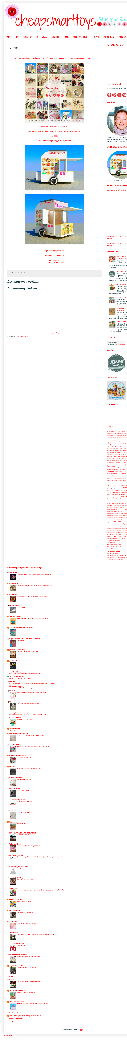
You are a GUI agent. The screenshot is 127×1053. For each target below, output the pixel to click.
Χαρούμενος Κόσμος (16, 966)
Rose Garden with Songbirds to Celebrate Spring (31, 692)
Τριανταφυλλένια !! (23, 834)
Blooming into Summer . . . (25, 901)
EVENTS (66, 37)
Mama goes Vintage (16, 686)
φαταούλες (110, 458)
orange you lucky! (15, 899)
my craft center (14, 910)
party (119, 526)
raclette (123, 528)
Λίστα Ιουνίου (21, 607)
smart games (110, 532)
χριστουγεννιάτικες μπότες (115, 465)
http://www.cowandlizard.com (115, 511)
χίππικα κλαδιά (121, 462)
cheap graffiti (110, 476)
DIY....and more (42, 37)
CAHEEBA (54, 136)
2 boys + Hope (14, 744)
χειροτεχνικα (110, 462)
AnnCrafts (13, 921)
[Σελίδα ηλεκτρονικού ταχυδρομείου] (12, 272)
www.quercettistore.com (113, 553)
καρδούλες (110, 442)
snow (115, 532)
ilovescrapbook (14, 822)
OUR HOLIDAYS (108, 37)
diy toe (125, 492)
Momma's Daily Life (16, 855)
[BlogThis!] (18, 272)
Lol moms (12, 681)
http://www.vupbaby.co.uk (114, 517)
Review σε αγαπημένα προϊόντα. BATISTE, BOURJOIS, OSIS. (28, 714)
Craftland (12, 811)
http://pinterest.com (112, 509)
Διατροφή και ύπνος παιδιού (25, 879)
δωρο (124, 437)
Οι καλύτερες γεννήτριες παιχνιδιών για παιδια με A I (33, 596)
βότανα (109, 433)
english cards (116, 497)
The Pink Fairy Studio (17, 1002)
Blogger (80, 1030)
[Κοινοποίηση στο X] (20, 272)
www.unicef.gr (121, 557)
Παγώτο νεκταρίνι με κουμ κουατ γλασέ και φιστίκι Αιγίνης (35, 585)
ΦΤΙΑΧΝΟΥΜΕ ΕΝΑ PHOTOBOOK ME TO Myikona (33, 746)
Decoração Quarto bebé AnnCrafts (27, 923)
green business (119, 503)
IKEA (118, 519)
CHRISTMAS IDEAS (80, 37)
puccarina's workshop (17, 650)
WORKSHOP (55, 37)
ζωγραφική (113, 439)
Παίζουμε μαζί (14, 594)
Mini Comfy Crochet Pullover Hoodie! (28, 703)
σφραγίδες (109, 456)
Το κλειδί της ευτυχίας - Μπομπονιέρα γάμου (30, 735)
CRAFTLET (13, 979)
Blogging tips (8, 1035)
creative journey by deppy (18, 733)
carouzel (123, 473)
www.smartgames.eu (112, 555)
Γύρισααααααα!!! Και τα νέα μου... (27, 967)
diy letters (114, 490)
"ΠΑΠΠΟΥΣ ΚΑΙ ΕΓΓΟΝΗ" (25, 719)
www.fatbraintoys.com (114, 545)
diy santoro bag (118, 492)
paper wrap (115, 526)
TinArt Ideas (13, 932)
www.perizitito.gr (113, 551)
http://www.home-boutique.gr (114, 515)
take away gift (111, 534)
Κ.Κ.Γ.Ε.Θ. (12, 977)
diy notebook (121, 490)
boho (108, 473)
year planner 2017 (118, 559)
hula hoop (124, 517)
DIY (109, 485)
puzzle (119, 528)
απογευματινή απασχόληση (117, 431)
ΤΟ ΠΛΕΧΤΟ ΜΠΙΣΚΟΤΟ (17, 991)
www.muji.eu (122, 549)
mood (111, 524)
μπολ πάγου (119, 448)
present (109, 528)
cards (119, 473)
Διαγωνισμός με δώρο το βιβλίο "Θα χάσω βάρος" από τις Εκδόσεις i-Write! (40, 857)
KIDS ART (95, 37)
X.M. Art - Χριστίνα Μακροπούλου (21, 628)
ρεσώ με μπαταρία (120, 454)
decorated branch (121, 483)
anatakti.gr (13, 572)
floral (123, 497)
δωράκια (119, 437)
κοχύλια (115, 444)
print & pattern (14, 661)
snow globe (121, 532)
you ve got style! (22, 823)
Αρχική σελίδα (54, 333)
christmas (117, 476)
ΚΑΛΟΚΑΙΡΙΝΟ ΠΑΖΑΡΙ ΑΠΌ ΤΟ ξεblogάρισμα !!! (32, 618)
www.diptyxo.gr (111, 542)
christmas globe (121, 478)
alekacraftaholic (15, 729)
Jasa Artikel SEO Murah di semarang (20, 688)
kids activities (117, 522)
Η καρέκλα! (20, 640)
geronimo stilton (121, 284)
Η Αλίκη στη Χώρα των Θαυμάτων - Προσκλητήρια (32, 1003)
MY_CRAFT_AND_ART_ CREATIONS (22, 833)
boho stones (113, 473)
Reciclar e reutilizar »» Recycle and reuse (29, 846)
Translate (122, 345)
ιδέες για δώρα (121, 439)
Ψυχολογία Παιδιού (16, 877)
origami (116, 524)
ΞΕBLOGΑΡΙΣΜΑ (15, 616)
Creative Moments (15, 778)
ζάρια (108, 439)
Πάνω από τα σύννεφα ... (25, 912)
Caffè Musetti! (21, 945)
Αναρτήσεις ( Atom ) (22, 336)
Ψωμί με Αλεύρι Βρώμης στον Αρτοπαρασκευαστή (25, 673)
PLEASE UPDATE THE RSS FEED (20, 678)
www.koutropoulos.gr (114, 547)
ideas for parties (111, 519)
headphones (115, 507)
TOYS (17, 37)
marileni (12, 766)
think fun (118, 534)
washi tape (111, 536)
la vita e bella (13, 1013)
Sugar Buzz (13, 888)
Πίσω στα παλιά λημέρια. (24, 790)
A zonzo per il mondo (16, 943)
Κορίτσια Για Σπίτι (15, 583)
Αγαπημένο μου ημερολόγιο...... (20, 713)
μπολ (114, 448)
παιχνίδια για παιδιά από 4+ (115, 450)
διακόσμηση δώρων (112, 435)
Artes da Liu (13, 1021)
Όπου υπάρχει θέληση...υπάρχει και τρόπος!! (25, 1016)
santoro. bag (110, 530)
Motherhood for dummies (18, 954)
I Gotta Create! (14, 691)
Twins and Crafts (15, 844)
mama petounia (14, 605)
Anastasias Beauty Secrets (18, 866)
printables (114, 528)
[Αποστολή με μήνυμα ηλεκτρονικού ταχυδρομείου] (16, 272)
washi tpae (122, 536)
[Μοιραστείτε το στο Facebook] (22, 272)
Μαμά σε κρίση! (14, 789)
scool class (118, 530)
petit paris (124, 526)
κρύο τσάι (121, 444)
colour (115, 480)
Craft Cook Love (15, 672)
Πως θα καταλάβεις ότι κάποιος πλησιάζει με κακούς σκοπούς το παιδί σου (32, 683)
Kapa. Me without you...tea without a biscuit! (24, 639)
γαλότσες (113, 433)
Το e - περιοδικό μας (16, 676)
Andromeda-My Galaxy (17, 800)
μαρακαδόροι (110, 446)
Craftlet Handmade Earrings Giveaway (28, 981)
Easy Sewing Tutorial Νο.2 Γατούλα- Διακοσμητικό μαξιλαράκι (36, 934)
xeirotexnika (110, 559)
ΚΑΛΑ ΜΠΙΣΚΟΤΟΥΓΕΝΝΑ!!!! (26, 992)
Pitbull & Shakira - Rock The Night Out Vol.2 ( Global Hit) (34, 574)
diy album (114, 486)
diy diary (112, 488)
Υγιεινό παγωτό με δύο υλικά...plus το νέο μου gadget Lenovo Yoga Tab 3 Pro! (40, 890)
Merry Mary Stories (16, 702)
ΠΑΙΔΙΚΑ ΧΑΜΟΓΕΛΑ (17, 717)
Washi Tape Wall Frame (24, 779)
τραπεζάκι (117, 456)
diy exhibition (119, 488)
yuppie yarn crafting (16, 1018)
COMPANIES (28, 37)
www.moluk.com (111, 549)
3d (107, 431)
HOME (9, 37)
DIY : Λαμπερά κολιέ (23, 812)
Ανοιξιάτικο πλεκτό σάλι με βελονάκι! (28, 956)
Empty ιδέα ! (21, 868)
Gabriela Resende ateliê (17, 755)
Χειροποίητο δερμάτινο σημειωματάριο (29, 768)
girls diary (117, 501)
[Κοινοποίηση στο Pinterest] (24, 272)
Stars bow (12, 730)
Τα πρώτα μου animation (24, 801)
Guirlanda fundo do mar (24, 757)
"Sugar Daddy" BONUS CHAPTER (27, 651)
